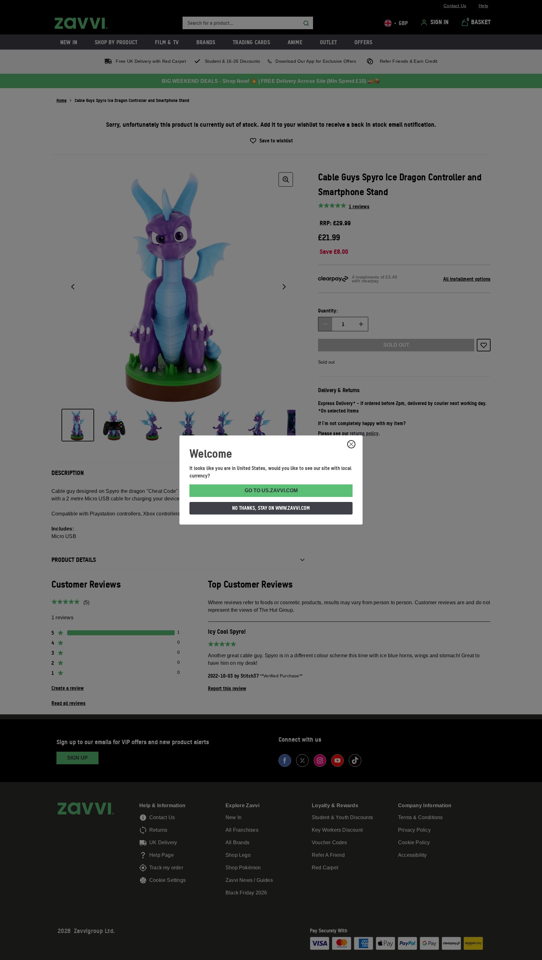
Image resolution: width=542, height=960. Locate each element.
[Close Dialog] (351, 444)
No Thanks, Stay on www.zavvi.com (271, 508)
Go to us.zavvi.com (271, 490)
